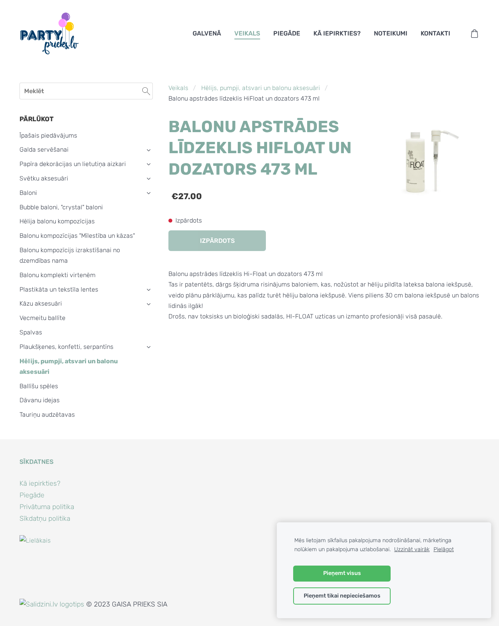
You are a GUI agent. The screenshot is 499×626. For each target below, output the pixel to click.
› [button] (148, 150)
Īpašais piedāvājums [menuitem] (48, 135)
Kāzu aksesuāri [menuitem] (40, 303)
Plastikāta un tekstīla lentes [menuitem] (58, 289)
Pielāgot (444, 549)
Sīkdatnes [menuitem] (36, 461)
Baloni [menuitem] (28, 192)
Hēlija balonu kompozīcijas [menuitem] (57, 221)
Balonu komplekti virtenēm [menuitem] (57, 275)
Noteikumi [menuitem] (390, 33)
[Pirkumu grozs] (474, 33)
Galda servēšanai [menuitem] (44, 149)
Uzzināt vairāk (412, 549)
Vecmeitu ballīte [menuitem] (42, 318)
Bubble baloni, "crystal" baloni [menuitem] (61, 207)
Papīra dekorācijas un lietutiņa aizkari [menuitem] (72, 164)
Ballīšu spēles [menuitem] (38, 386)
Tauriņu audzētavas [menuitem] (47, 414)
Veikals (178, 88)
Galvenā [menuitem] (207, 33)
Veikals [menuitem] (247, 33)
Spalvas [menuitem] (30, 332)
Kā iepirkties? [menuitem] (337, 33)
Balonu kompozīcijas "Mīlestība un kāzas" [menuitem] (77, 235)
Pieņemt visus (342, 573)
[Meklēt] (146, 91)
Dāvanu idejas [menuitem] (39, 400)
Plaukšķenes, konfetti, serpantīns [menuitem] (66, 346)
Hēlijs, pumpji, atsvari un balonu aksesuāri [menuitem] (68, 366)
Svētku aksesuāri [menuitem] (43, 178)
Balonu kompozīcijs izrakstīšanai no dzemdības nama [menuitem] (69, 255)
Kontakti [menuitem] (435, 33)
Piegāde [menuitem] (286, 33)
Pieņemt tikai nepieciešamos (342, 595)
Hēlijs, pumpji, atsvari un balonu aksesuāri (260, 88)
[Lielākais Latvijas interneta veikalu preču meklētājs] (36, 593)
